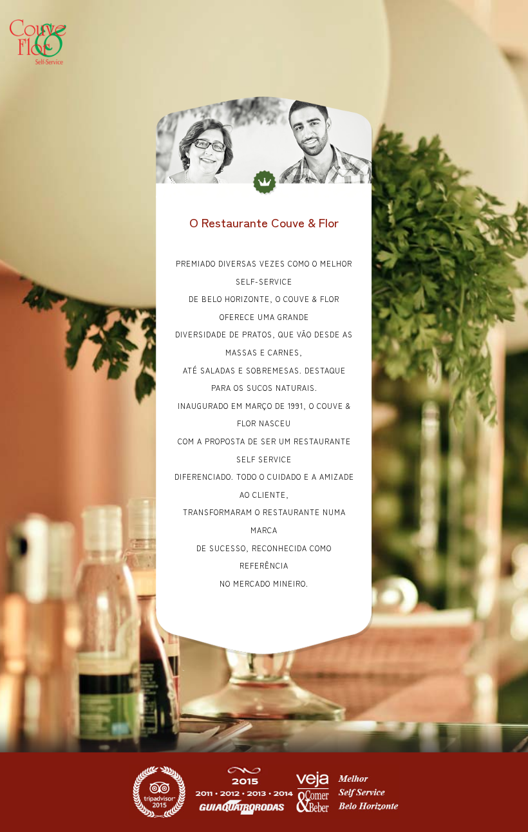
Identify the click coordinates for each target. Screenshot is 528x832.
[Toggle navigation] (308, 42)
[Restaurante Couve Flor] (38, 40)
